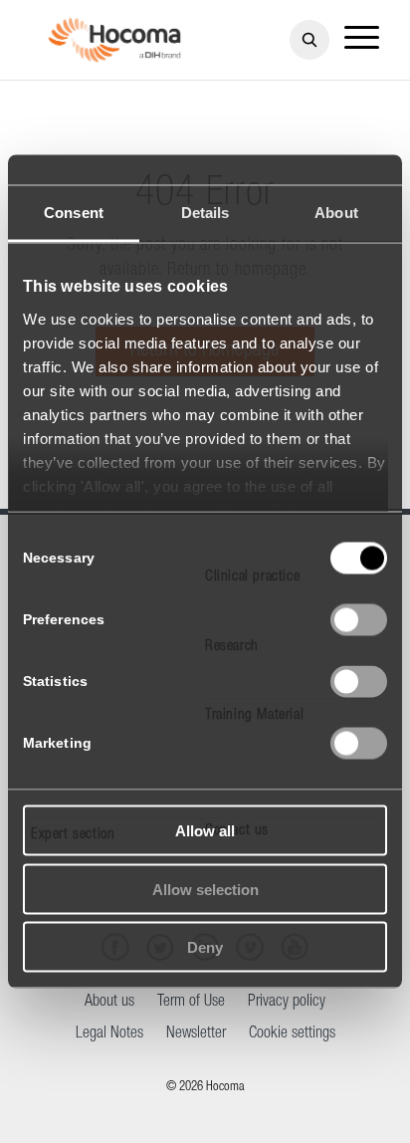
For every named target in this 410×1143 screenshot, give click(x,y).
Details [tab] (205, 212)
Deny (205, 947)
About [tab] (336, 212)
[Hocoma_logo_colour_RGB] (114, 40)
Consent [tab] (73, 212)
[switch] (358, 620)
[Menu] (361, 40)
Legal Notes (109, 1034)
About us (109, 1003)
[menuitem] (361, 40)
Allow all (205, 830)
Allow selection (205, 888)
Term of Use (191, 1003)
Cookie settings (292, 1034)
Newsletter (196, 1034)
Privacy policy (286, 1003)
